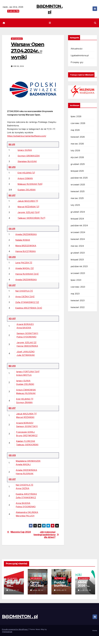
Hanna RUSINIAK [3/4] (27, 274)
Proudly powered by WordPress (15, 629)
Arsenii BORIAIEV (25, 324)
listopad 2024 (77, 218)
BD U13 (12, 366)
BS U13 (12, 167)
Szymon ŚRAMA (24, 402)
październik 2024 (79, 225)
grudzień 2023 (78, 252)
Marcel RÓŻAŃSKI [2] (28, 206)
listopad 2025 (77, 171)
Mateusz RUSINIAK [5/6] (30, 184)
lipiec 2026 (76, 116)
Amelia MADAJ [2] (24, 268)
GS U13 (12, 257)
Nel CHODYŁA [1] (24, 291)
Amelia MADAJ (23, 464)
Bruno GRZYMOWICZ (27, 435)
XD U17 (12, 318)
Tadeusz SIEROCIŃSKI (27, 444)
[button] (95, 23)
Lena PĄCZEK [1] (23, 262)
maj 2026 (75, 130)
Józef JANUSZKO (25, 351)
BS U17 (12, 195)
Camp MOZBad (37, 583)
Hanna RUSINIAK (24, 473)
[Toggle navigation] (50, 23)
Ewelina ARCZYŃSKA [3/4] (28, 308)
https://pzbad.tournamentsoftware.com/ (26, 136)
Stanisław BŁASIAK (27, 161)
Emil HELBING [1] (24, 399)
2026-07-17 (14, 590)
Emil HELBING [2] (26, 172)
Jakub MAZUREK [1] (28, 201)
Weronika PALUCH (25, 515)
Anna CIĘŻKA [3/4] (24, 296)
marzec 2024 (77, 246)
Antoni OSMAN (25, 178)
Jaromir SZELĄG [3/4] (29, 212)
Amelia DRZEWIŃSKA (26, 234)
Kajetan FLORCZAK (25, 441)
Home (94, 630)
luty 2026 (75, 150)
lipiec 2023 (76, 280)
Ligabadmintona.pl (80, 55)
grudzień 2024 (78, 212)
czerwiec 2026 (78, 123)
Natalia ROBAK (22, 240)
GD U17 (12, 479)
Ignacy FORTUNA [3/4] (27, 371)
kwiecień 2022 (78, 307)
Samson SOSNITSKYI (27, 333)
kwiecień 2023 (78, 300)
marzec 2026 (77, 143)
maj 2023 (75, 293)
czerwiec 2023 (78, 287)
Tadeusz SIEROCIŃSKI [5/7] (31, 218)
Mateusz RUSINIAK (26, 393)
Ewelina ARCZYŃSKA (26, 494)
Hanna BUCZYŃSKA (25, 251)
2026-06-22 (38, 590)
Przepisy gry (77, 62)
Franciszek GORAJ (25, 432)
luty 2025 (75, 205)
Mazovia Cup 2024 (21, 532)
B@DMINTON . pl (20, 616)
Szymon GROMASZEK (29, 155)
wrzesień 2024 (78, 232)
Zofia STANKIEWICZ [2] (27, 302)
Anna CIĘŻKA (22, 488)
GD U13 (12, 455)
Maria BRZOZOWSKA (25, 245)
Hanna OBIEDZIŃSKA (27, 346)
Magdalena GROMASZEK (28, 461)
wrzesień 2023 (78, 273)
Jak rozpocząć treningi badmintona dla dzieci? (44, 535)
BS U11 (12, 144)
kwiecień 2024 (78, 239)
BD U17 (12, 408)
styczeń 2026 (77, 157)
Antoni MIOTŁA (24, 375)
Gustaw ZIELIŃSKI (27, 189)
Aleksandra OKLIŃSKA (27, 512)
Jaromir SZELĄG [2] (26, 342)
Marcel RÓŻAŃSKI (25, 417)
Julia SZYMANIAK (25, 355)
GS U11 (12, 228)
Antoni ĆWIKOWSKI (26, 390)
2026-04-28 (85, 590)
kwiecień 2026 (78, 137)
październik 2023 (79, 266)
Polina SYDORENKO (26, 337)
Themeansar (7, 632)
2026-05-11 (61, 590)
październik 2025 (79, 177)
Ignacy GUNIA (25, 150)
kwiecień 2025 (78, 191)
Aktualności (17, 38)
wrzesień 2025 (78, 184)
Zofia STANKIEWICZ (26, 497)
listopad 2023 (77, 259)
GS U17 (12, 285)
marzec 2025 (77, 198)
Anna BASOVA (23, 327)
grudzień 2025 (78, 164)
